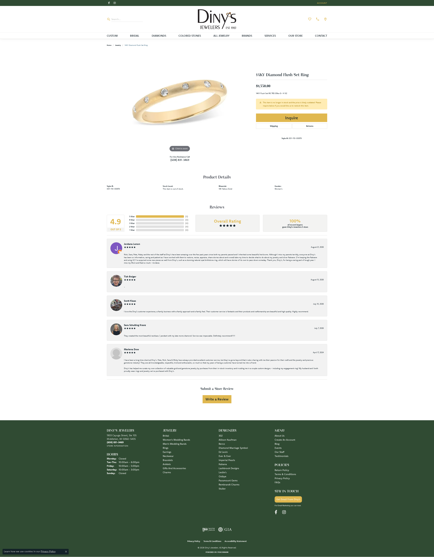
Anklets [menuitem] (167, 464)
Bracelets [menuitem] (168, 460)
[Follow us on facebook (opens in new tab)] (109, 3)
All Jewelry (221, 35)
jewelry (118, 45)
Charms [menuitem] (167, 472)
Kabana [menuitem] (223, 464)
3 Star (132, 223)
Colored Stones (190, 35)
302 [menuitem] (221, 435)
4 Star (132, 220)
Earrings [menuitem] (167, 452)
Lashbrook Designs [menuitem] (229, 468)
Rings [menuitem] (165, 447)
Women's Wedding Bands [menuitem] (176, 439)
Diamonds (159, 35)
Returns (309, 126)
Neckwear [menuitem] (168, 456)
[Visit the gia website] (225, 529)
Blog (277, 443)
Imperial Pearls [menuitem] (227, 460)
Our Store (295, 35)
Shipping (274, 126)
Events (278, 447)
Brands (247, 35)
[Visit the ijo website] (208, 529)
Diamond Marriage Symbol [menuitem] (233, 447)
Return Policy (282, 470)
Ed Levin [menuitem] (223, 452)
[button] (321, 3)
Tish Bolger (130, 276)
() (186, 216)
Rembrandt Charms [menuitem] (229, 484)
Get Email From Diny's (288, 499)
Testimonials (281, 456)
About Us (279, 435)
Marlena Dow (131, 349)
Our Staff (279, 452)
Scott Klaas (130, 300)
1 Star (132, 230)
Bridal (134, 35)
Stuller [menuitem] (222, 488)
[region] (180, 102)
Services (270, 35)
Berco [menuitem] (222, 443)
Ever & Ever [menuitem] (225, 456)
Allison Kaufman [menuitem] (227, 439)
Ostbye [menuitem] (222, 476)
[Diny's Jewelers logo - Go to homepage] (217, 19)
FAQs (277, 482)
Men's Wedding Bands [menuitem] (174, 443)
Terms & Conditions (285, 474)
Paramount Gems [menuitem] (228, 480)
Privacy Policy (282, 478)
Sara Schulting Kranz (135, 325)
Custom (112, 35)
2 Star (132, 226)
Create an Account (285, 439)
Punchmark (223, 552)
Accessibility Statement (236, 541)
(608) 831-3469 (179, 160)
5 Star (132, 216)
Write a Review (217, 399)
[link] (317, 19)
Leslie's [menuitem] (222, 472)
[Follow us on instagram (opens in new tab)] (115, 3)
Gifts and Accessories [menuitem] (174, 468)
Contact (321, 35)
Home (109, 45)
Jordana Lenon (132, 244)
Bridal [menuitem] (166, 435)
